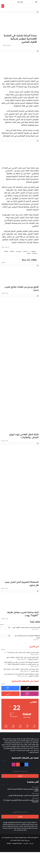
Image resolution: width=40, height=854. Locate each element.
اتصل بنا (26, 843)
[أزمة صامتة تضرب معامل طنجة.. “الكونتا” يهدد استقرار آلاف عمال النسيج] (5, 629)
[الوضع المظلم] (7, 3)
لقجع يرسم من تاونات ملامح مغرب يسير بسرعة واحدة (23, 652)
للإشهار (9, 843)
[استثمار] (20, 2)
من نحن (31, 843)
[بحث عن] (4, 3)
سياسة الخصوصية (17, 843)
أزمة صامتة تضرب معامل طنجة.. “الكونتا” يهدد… (26, 627)
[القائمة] (36, 3)
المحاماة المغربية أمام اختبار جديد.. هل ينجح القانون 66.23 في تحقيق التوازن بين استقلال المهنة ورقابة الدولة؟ (21, 663)
